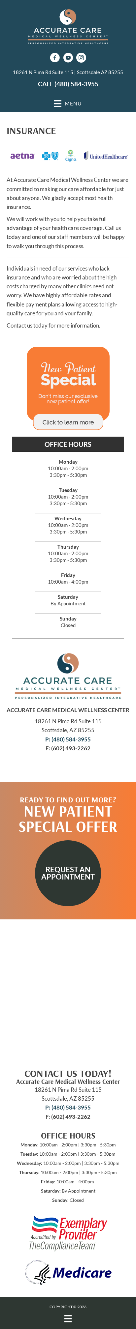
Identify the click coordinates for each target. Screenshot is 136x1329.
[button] (68, 873)
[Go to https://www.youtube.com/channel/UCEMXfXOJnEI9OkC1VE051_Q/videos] (68, 58)
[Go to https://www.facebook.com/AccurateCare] (55, 58)
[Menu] (68, 1318)
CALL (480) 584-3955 (68, 84)
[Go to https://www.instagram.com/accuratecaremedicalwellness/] (81, 58)
